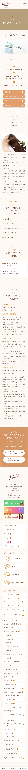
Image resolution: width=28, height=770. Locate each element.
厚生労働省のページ (15, 396)
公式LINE (24, 768)
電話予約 (5, 768)
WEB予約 (14, 768)
